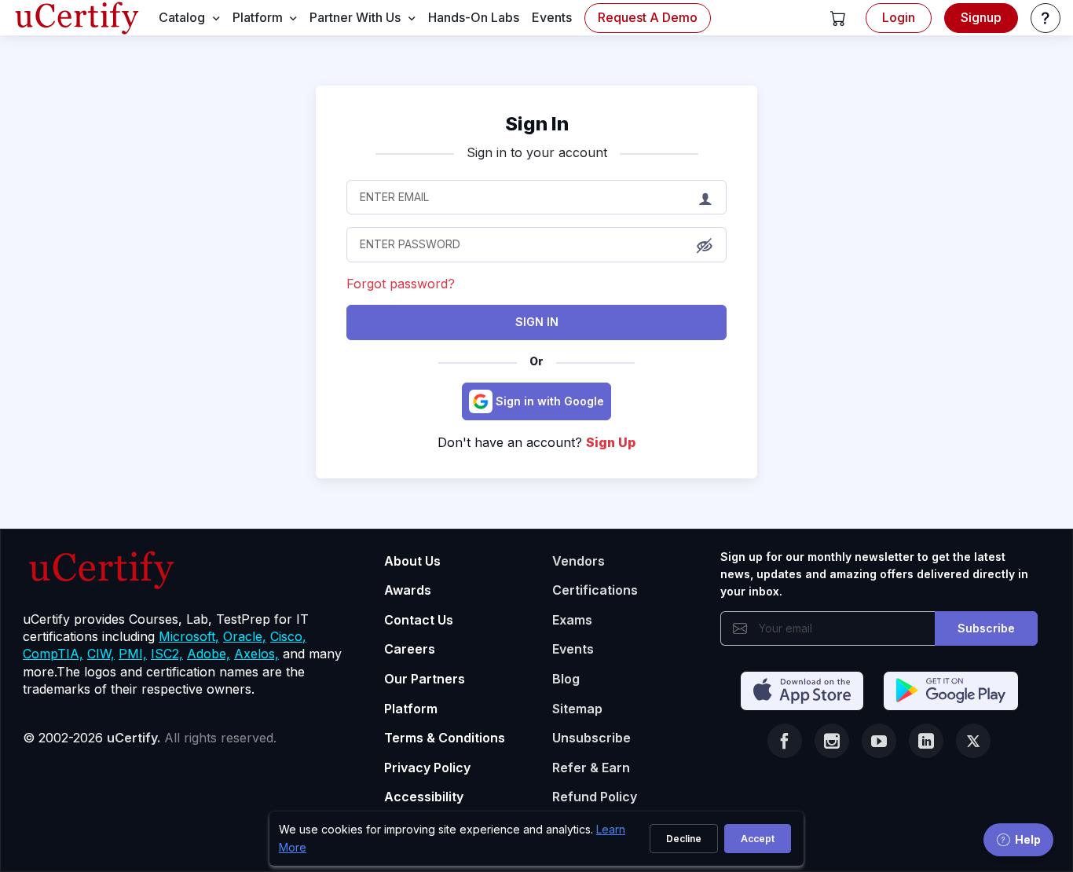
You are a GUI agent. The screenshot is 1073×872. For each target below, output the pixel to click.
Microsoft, (189, 636)
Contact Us (418, 620)
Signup (981, 17)
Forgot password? (400, 283)
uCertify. (133, 738)
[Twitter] (973, 741)
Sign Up (610, 442)
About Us (412, 561)
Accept (758, 839)
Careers (409, 649)
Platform (411, 708)
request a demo (648, 17)
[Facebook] (784, 741)
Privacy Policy (427, 767)
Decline (683, 839)
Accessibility (423, 796)
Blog (566, 679)
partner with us (355, 17)
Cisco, (288, 636)
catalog (182, 17)
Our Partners (424, 679)
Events (573, 649)
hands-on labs (473, 17)
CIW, (101, 653)
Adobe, (208, 653)
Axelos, (256, 653)
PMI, (133, 653)
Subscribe (986, 628)
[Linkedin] (926, 741)
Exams (572, 620)
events (552, 17)
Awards (407, 590)
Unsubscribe (591, 738)
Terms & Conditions (444, 738)
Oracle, (244, 636)
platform (258, 17)
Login (898, 17)
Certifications (595, 590)
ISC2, (167, 653)
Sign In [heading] (537, 123)
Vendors (578, 561)
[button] (838, 18)
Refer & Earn (591, 767)
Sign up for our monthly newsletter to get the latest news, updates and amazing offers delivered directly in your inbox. (874, 574)
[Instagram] (832, 741)
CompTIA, (53, 653)
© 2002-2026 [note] (149, 738)
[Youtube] (879, 741)
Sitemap (577, 708)
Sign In (536, 321)
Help (1028, 839)
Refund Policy (594, 796)
